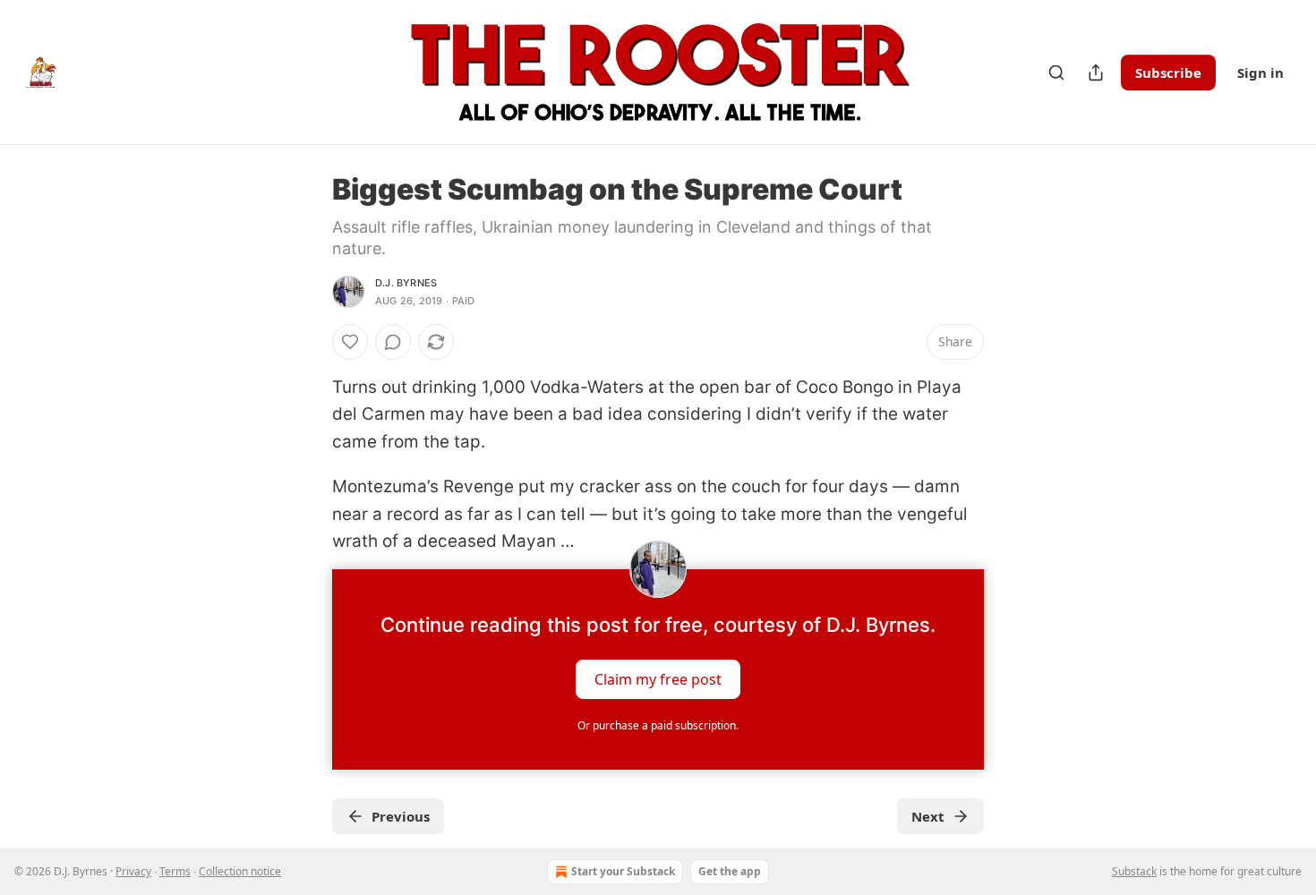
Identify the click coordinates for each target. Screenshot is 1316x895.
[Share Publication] (1096, 72)
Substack (1134, 871)
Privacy (133, 871)
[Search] (1056, 72)
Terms (175, 871)
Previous (401, 816)
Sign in (1260, 72)
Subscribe (1168, 72)
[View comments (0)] (393, 342)
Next (927, 816)
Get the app (729, 871)
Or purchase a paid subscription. (658, 725)
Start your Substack (623, 871)
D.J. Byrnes (406, 283)
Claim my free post (658, 679)
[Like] (350, 342)
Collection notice (240, 871)
